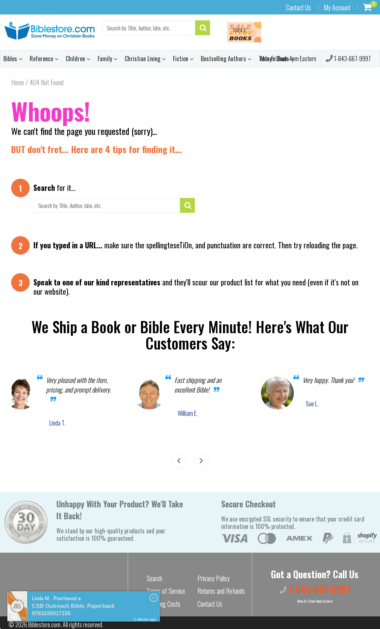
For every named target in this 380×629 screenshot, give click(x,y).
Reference (42, 58)
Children (76, 58)
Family (106, 58)
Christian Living (143, 58)
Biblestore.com (44, 624)
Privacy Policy (213, 578)
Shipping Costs (163, 604)
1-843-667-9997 (352, 58)
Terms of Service (166, 591)
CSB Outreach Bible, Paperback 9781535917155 (73, 609)
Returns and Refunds (221, 591)
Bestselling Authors (224, 58)
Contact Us (298, 7)
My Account (337, 7)
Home (17, 82)
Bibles (11, 58)
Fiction (181, 58)
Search (154, 578)
